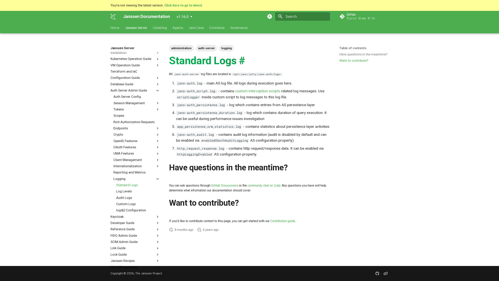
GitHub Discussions (224, 185)
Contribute (217, 28)
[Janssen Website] (385, 273)
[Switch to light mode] (269, 16)
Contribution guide (282, 221)
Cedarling (160, 28)
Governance (239, 28)
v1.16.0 (182, 16)
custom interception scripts (257, 91)
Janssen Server (136, 28)
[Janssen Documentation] (113, 16)
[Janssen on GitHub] (377, 273)
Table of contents (352, 48)
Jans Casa (195, 28)
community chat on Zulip (264, 185)
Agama (178, 28)
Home (115, 28)
